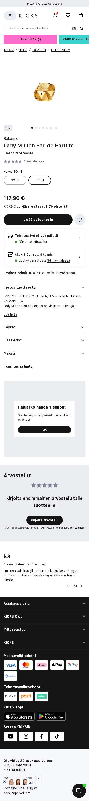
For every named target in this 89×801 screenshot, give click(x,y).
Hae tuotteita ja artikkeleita (28, 28)
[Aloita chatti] (79, 791)
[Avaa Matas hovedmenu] (10, 15)
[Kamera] (74, 28)
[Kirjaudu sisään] (55, 15)
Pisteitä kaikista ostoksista (44, 3)
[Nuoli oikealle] (81, 585)
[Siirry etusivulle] (28, 15)
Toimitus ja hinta (18, 366)
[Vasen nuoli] (67, 585)
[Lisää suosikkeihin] (79, 219)
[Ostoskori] (80, 15)
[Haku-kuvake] (81, 28)
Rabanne (11, 138)
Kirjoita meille (15, 770)
